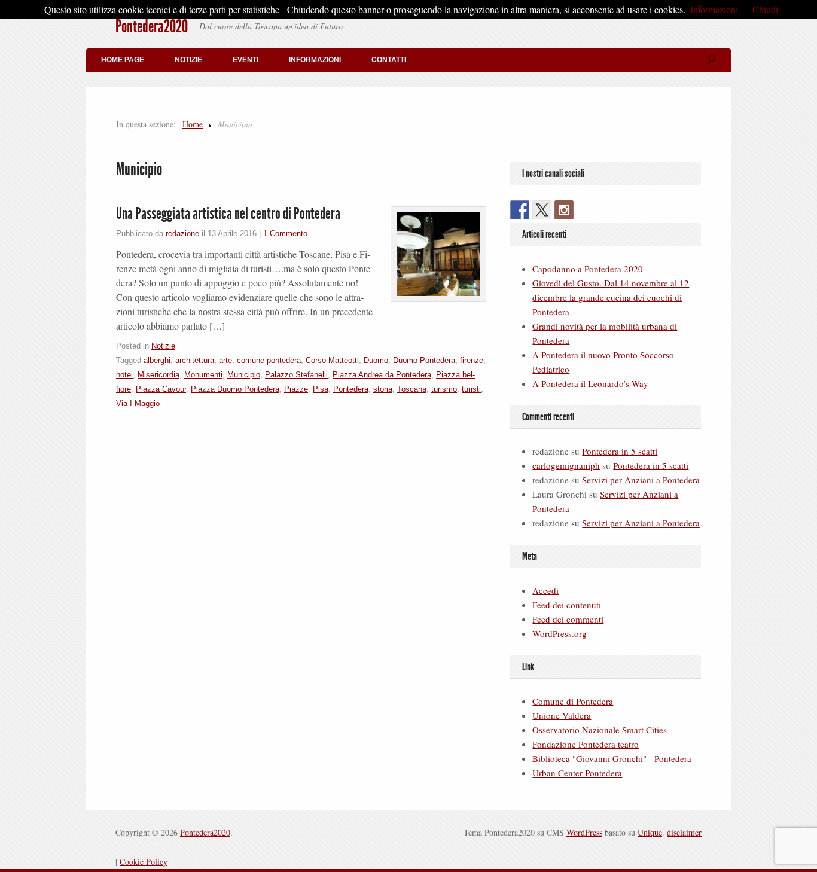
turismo (444, 389)
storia (382, 389)
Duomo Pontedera (424, 360)
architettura (194, 360)
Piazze (296, 389)
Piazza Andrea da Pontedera (382, 374)
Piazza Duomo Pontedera (235, 389)
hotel (124, 374)
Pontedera (350, 389)
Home (192, 124)
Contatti (388, 60)
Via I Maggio (138, 403)
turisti (471, 389)
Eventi (245, 60)
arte (225, 360)
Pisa (320, 389)
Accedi (545, 590)
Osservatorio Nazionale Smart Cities (599, 730)
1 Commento (285, 233)
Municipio (243, 374)
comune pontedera (269, 360)
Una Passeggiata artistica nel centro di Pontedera (228, 213)
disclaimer (684, 832)
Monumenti (203, 374)
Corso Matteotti (332, 360)
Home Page (122, 60)
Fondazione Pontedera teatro (585, 744)
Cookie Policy (143, 861)
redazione (182, 233)
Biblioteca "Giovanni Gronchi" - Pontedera (611, 758)
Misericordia (158, 374)
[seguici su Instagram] (564, 209)
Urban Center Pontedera (577, 773)
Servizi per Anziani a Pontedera (641, 480)
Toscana (411, 389)
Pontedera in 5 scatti (619, 451)
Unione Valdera (561, 715)
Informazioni (315, 60)
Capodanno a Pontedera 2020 (587, 269)
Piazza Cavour (161, 389)
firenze (471, 360)
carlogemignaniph (566, 465)
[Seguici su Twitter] (541, 209)
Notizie (188, 60)
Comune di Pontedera (572, 701)
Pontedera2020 (151, 26)
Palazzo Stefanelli (296, 374)
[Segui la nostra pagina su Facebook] (519, 209)
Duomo (376, 360)
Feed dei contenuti (566, 605)
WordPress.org (559, 633)
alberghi (157, 360)
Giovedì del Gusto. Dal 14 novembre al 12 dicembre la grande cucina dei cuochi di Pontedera (610, 297)
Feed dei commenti (567, 619)
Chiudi (765, 9)
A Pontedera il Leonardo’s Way (590, 383)
